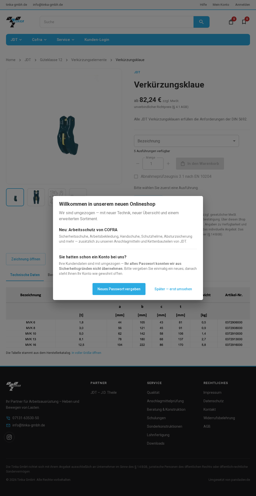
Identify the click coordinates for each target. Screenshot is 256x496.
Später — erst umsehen (173, 289)
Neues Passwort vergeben (119, 289)
